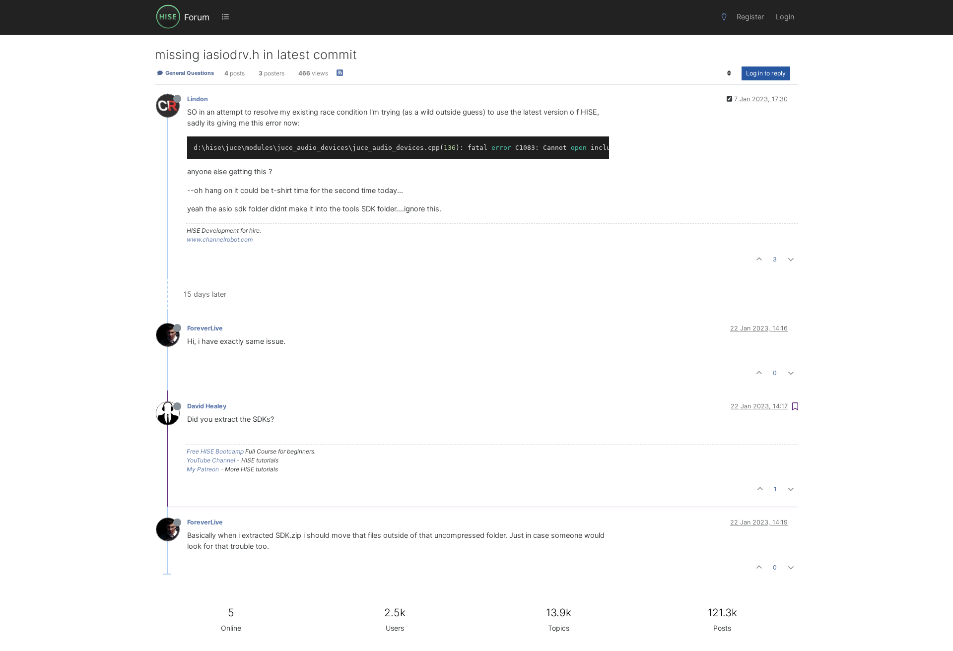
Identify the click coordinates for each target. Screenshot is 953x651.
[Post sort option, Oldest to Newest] (729, 73)
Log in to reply (766, 73)
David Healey (206, 406)
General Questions (189, 73)
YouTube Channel (211, 460)
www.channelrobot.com (220, 239)
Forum (196, 17)
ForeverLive (205, 328)
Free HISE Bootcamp (215, 451)
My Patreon (203, 469)
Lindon (197, 99)
